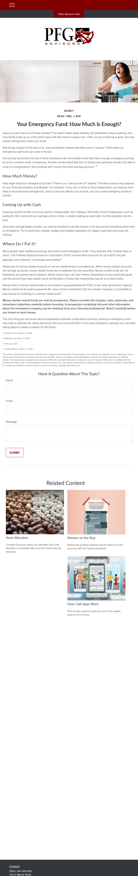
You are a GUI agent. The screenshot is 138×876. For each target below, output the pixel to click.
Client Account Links (69, 14)
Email (9, 401)
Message (11, 422)
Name (9, 380)
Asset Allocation (17, 538)
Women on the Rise (81, 538)
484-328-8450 (24, 871)
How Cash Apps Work (83, 604)
